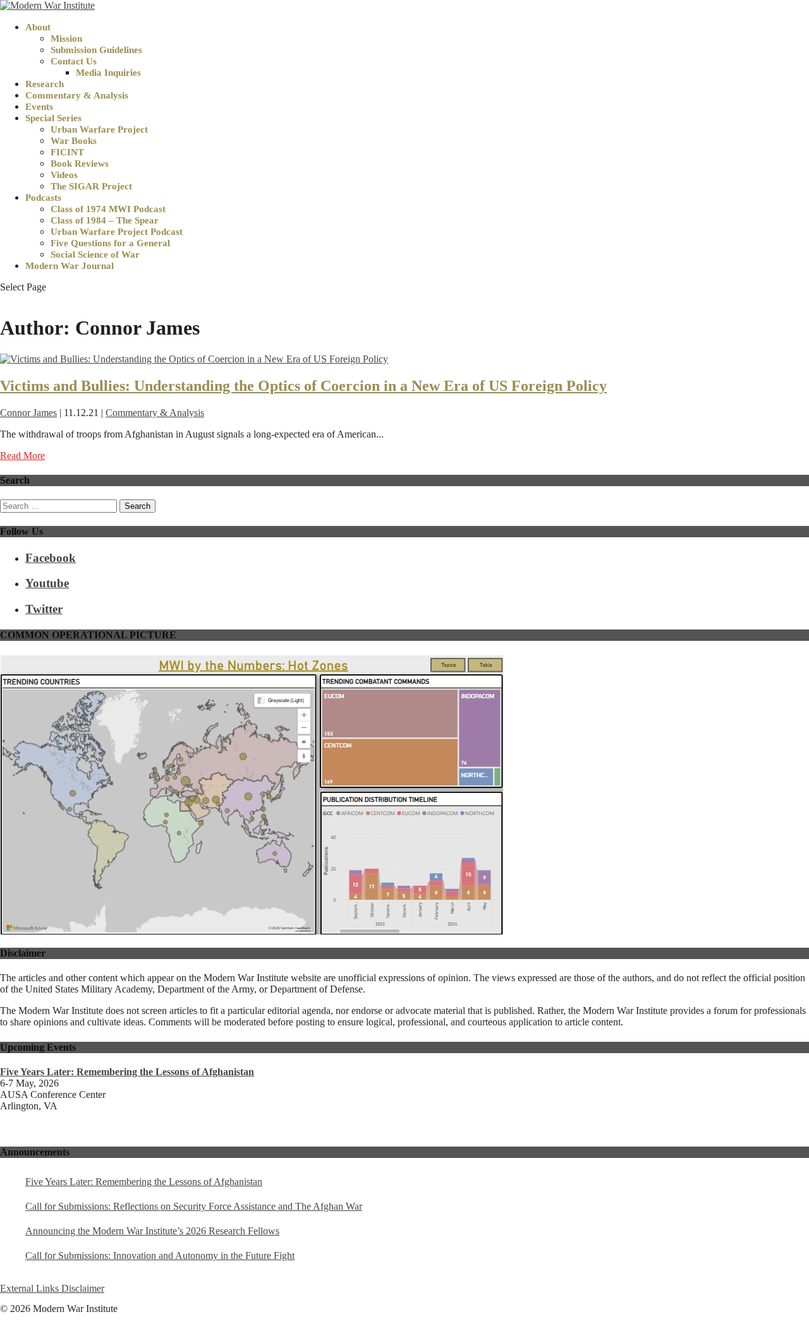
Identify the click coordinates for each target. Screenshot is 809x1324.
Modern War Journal (69, 266)
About (38, 27)
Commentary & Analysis (76, 95)
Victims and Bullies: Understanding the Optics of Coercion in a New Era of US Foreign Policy (303, 386)
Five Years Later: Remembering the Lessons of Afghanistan (143, 1181)
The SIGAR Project (91, 186)
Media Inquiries (108, 73)
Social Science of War (95, 254)
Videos (64, 175)
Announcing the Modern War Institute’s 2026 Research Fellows (152, 1231)
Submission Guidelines (96, 50)
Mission (66, 38)
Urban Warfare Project (99, 129)
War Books (74, 141)
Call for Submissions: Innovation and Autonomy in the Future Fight (160, 1255)
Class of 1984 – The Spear (105, 220)
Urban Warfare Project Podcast (117, 232)
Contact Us (74, 61)
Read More (22, 455)
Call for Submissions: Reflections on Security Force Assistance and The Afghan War (193, 1206)
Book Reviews (80, 163)
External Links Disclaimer (52, 1288)
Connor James (28, 412)
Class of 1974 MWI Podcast (108, 209)
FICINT (67, 152)
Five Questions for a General (110, 243)
